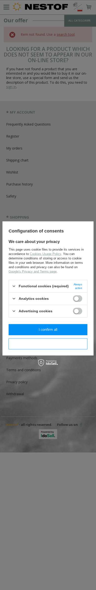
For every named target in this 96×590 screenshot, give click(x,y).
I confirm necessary (48, 343)
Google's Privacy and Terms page (33, 271)
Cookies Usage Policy (45, 253)
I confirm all (48, 329)
